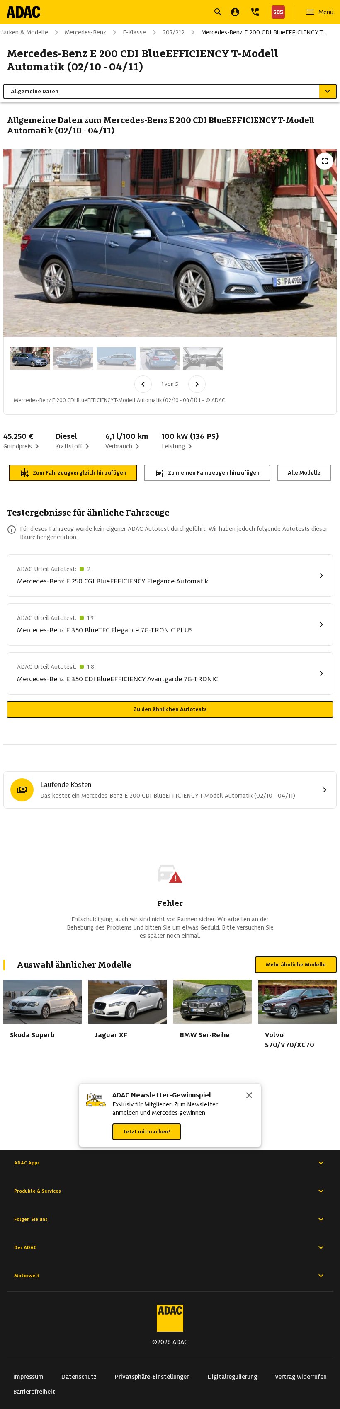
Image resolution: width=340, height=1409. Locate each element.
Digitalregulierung (232, 1376)
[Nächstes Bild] (197, 384)
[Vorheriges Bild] (143, 384)
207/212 (174, 32)
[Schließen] (249, 1096)
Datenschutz (79, 1376)
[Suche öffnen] (218, 12)
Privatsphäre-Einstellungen (152, 1376)
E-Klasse (134, 32)
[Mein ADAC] (235, 12)
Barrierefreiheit (34, 1391)
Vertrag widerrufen (301, 1376)
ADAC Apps (27, 1163)
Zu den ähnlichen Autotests (170, 709)
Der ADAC (25, 1247)
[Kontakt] (255, 12)
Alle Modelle (304, 472)
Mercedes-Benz (85, 32)
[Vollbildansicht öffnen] (324, 161)
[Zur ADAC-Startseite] (23, 12)
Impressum (28, 1376)
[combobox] (160, 13)
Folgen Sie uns (31, 1219)
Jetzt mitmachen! (146, 1131)
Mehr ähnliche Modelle (296, 964)
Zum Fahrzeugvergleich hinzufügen (79, 472)
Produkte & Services (37, 1191)
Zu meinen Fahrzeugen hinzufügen (214, 472)
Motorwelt (26, 1275)
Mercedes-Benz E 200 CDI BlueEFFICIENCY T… (264, 32)
